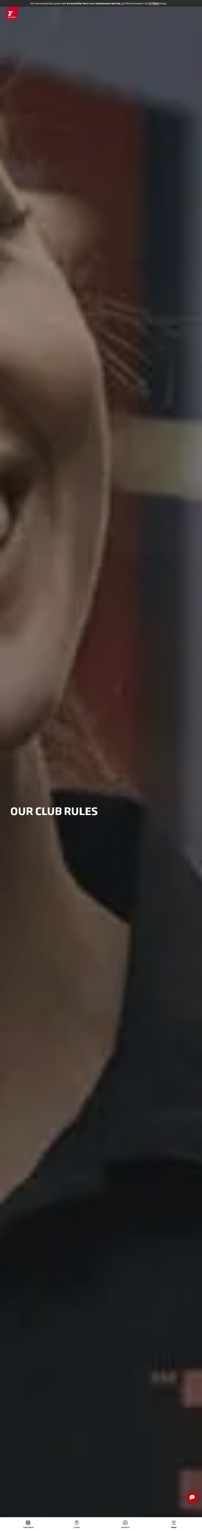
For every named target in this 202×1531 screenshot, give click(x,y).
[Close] (190, 3)
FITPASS (154, 3)
